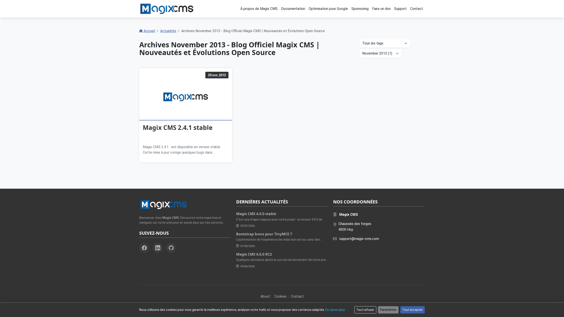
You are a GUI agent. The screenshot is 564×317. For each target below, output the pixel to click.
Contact (297, 296)
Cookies (280, 296)
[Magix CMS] (166, 9)
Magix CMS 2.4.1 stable (178, 127)
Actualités (168, 31)
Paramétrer (388, 309)
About (265, 296)
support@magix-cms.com (359, 239)
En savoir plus (335, 309)
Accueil (149, 31)
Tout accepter (412, 309)
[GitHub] (171, 248)
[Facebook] (144, 248)
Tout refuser (365, 309)
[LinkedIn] (158, 248)
